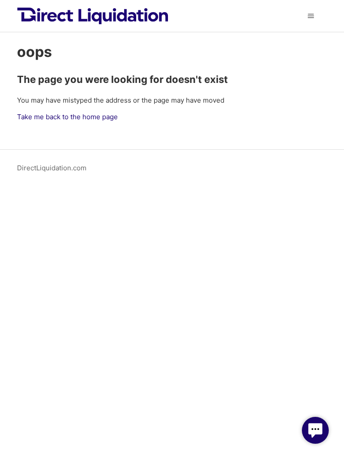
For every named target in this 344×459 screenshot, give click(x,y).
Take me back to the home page (67, 117)
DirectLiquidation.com (51, 168)
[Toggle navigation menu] (311, 16)
